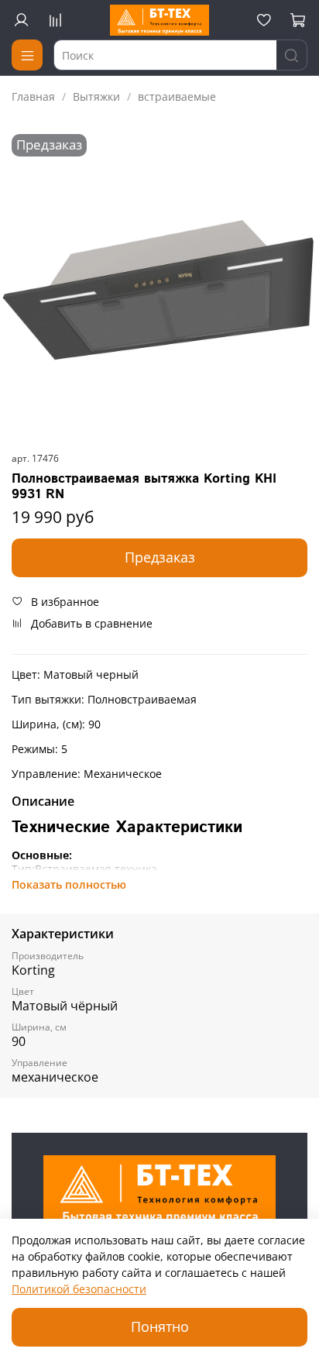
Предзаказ (160, 557)
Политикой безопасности (79, 1289)
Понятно (160, 1326)
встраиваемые (177, 96)
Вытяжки (96, 96)
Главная (33, 96)
